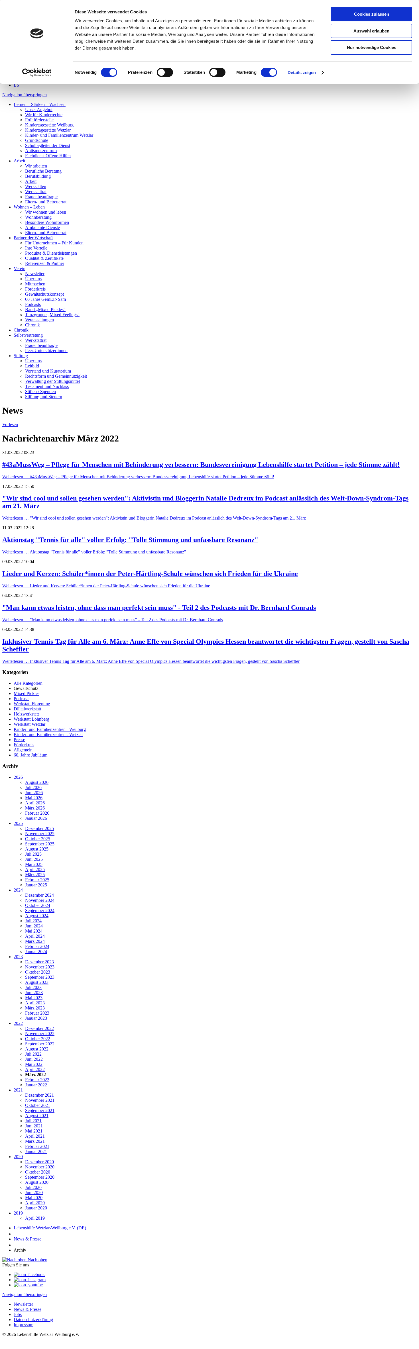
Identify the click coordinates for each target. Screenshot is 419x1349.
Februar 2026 (37, 813)
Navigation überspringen (24, 94)
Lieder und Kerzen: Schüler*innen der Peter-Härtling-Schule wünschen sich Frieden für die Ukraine (150, 573)
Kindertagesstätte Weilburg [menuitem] (49, 124)
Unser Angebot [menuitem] (38, 109)
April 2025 (35, 869)
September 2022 (39, 1043)
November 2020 (39, 1166)
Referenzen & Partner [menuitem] (44, 263)
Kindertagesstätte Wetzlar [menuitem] (48, 130)
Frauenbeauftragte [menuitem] (41, 196)
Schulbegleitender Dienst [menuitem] (47, 145)
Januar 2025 (36, 884)
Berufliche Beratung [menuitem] (43, 171)
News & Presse (27, 1238)
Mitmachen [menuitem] (35, 283)
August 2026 (36, 782)
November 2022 (39, 1033)
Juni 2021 (34, 1125)
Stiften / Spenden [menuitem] (40, 391)
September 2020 (39, 1177)
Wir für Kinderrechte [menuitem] (43, 114)
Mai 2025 (33, 864)
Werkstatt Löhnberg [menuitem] (31, 719)
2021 (18, 1090)
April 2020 (35, 1202)
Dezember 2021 (39, 1095)
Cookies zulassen (371, 14)
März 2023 (35, 1007)
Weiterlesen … (138, 476)
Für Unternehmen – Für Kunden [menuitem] (54, 242)
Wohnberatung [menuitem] (38, 217)
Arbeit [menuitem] (19, 160)
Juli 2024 (33, 920)
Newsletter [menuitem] (34, 273)
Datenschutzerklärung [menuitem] (33, 1319)
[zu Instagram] (30, 1279)
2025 (18, 823)
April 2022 (35, 1069)
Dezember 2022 (39, 1028)
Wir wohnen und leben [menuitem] (45, 212)
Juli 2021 (33, 1120)
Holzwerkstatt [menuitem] (26, 714)
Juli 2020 (33, 1187)
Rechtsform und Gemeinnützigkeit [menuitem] (56, 376)
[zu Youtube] (28, 1284)
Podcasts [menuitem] (33, 304)
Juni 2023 (34, 992)
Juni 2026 (34, 792)
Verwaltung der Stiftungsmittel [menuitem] (52, 381)
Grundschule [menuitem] (36, 140)
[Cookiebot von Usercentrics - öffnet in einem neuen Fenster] (37, 72)
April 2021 (35, 1136)
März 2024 (35, 941)
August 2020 (36, 1182)
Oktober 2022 (37, 1038)
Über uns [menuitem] (33, 278)
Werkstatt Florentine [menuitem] (32, 703)
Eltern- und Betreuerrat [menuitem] (45, 201)
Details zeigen (302, 72)
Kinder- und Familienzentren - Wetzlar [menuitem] (48, 734)
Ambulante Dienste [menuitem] (42, 227)
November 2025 (39, 833)
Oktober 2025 (37, 838)
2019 (18, 1213)
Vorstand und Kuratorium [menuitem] (48, 371)
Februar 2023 (37, 1013)
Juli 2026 (33, 787)
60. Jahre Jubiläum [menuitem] (30, 755)
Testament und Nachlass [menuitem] (47, 386)
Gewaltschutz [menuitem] (26, 688)
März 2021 (35, 1141)
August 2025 (36, 849)
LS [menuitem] (16, 85)
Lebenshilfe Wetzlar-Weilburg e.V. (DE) (50, 1227)
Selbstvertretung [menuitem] (28, 335)
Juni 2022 (34, 1059)
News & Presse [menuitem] (27, 1309)
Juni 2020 (34, 1192)
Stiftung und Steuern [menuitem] (43, 396)
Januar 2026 (36, 818)
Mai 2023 (33, 997)
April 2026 (35, 802)
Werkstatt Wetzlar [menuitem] (29, 724)
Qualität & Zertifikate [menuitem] (44, 258)
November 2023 (39, 966)
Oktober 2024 (37, 905)
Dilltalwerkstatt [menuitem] (27, 708)
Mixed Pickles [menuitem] (26, 693)
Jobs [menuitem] (18, 1314)
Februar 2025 (37, 879)
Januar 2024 (36, 951)
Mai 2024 (33, 931)
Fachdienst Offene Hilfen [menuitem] (48, 155)
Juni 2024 (34, 925)
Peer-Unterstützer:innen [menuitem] (46, 350)
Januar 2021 (36, 1151)
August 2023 (36, 982)
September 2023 (39, 977)
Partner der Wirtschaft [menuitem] (33, 237)
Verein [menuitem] (19, 268)
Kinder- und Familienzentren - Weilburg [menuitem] (50, 729)
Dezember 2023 (39, 961)
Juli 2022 (33, 1054)
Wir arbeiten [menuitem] (36, 165)
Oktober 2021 (37, 1105)
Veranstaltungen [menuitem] (39, 319)
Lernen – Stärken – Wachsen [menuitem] (40, 104)
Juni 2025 (34, 859)
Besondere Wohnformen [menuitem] (47, 222)
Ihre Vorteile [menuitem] (36, 248)
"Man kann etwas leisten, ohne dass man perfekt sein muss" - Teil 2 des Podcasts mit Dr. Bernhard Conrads (159, 607)
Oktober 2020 (37, 1172)
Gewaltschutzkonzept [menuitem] (44, 294)
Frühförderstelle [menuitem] (39, 119)
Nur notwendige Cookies (371, 47)
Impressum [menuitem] (23, 1324)
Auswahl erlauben (371, 30)
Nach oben (37, 1259)
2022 (18, 1023)
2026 (18, 777)
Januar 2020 (36, 1207)
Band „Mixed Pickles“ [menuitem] (45, 309)
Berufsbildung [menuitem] (38, 176)
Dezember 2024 (39, 895)
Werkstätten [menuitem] (35, 186)
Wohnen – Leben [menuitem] (29, 207)
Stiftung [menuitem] (21, 355)
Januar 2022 (36, 1084)
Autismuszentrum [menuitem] (41, 150)
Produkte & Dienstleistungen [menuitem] (51, 253)
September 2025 (39, 843)
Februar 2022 (37, 1079)
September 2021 (39, 1110)
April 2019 (35, 1218)
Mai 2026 (33, 797)
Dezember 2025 (39, 828)
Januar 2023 (36, 1018)
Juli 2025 (33, 854)
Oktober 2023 (37, 972)
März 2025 (35, 874)
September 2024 (39, 910)
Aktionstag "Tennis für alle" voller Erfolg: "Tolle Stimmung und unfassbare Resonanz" (130, 539)
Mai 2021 (33, 1131)
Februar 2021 (37, 1146)
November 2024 (39, 900)
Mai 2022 (33, 1064)
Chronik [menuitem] (32, 324)
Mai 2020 (33, 1197)
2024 (18, 890)
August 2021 (36, 1115)
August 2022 (36, 1049)
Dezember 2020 (39, 1161)
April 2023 (35, 1002)
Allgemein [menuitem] (23, 749)
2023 (18, 956)
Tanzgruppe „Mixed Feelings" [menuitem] (52, 314)
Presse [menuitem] (19, 739)
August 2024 (36, 915)
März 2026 (35, 808)
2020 (18, 1156)
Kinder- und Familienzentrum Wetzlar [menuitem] (59, 135)
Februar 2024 (37, 946)
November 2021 (39, 1100)
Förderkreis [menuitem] (35, 289)
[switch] (165, 72)
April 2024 (35, 936)
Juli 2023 (33, 987)
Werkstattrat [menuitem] (35, 191)
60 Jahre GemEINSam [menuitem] (45, 299)
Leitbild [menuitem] (32, 365)
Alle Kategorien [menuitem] (28, 683)
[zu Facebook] (29, 1274)
